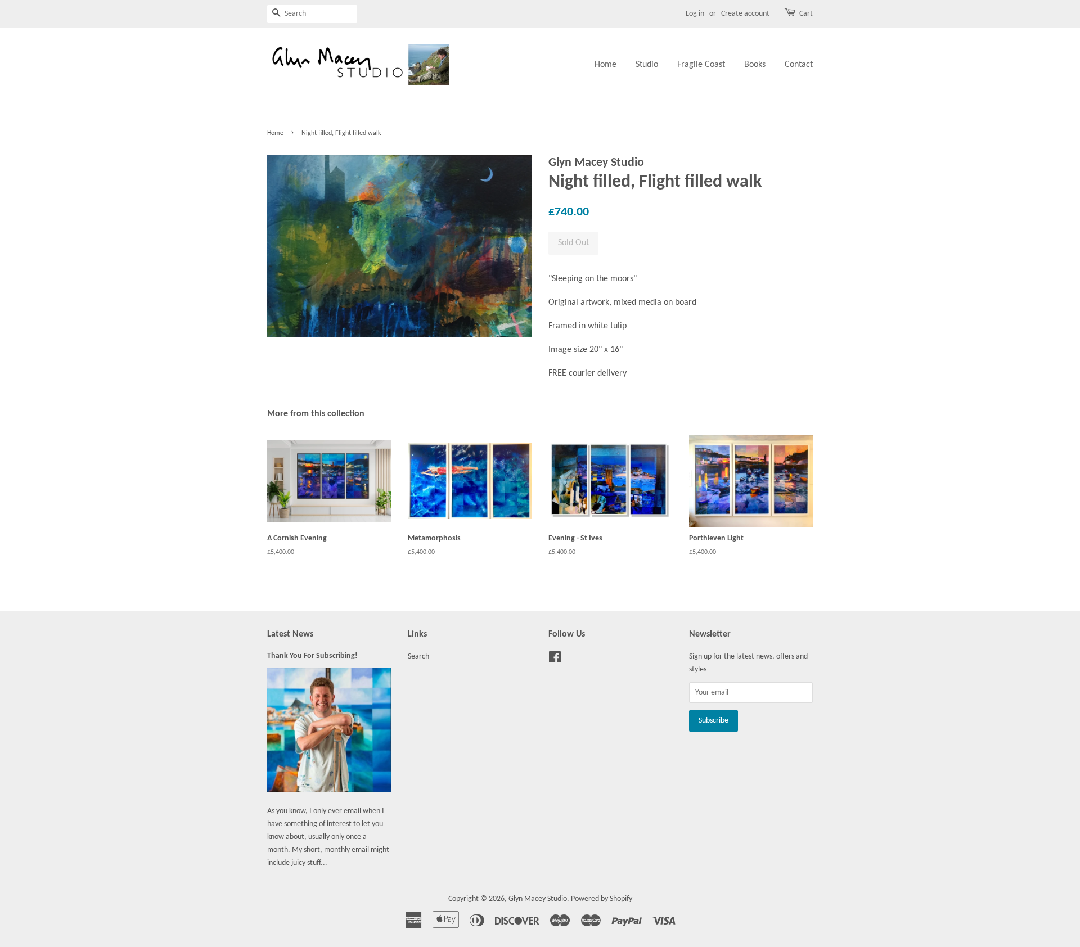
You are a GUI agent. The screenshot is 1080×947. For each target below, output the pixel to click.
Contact (799, 64)
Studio (647, 64)
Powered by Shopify (601, 899)
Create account (745, 14)
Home (605, 64)
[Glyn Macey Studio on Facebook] (554, 660)
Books (755, 64)
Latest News (290, 634)
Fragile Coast (701, 64)
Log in (695, 14)
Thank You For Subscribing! (312, 656)
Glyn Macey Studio (537, 899)
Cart (806, 14)
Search (418, 656)
